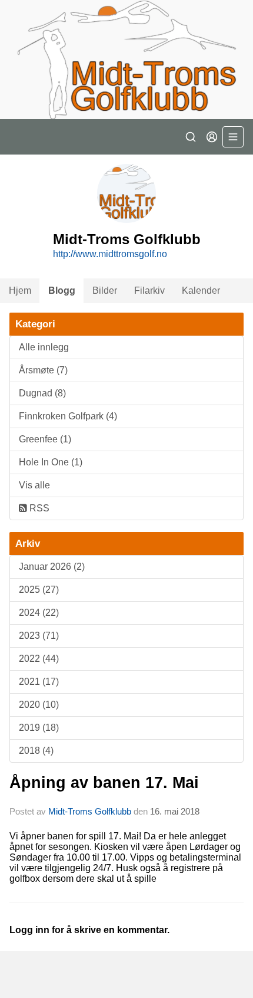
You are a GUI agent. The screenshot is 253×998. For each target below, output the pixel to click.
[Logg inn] (211, 136)
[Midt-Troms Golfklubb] (126, 59)
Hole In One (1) (50, 462)
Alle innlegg (44, 347)
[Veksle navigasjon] (233, 136)
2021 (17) (39, 682)
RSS (38, 508)
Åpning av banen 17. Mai (104, 783)
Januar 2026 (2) (52, 567)
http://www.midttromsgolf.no (110, 254)
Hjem (20, 290)
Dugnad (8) (42, 393)
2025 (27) (39, 590)
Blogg (61, 290)
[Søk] (190, 136)
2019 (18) (39, 728)
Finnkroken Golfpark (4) (68, 416)
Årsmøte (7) (43, 370)
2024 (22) (39, 613)
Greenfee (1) (45, 439)
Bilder (104, 290)
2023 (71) (39, 636)
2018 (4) (36, 751)
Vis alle (34, 485)
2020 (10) (39, 705)
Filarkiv (149, 290)
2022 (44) (39, 659)
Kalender (201, 290)
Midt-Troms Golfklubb (89, 811)
